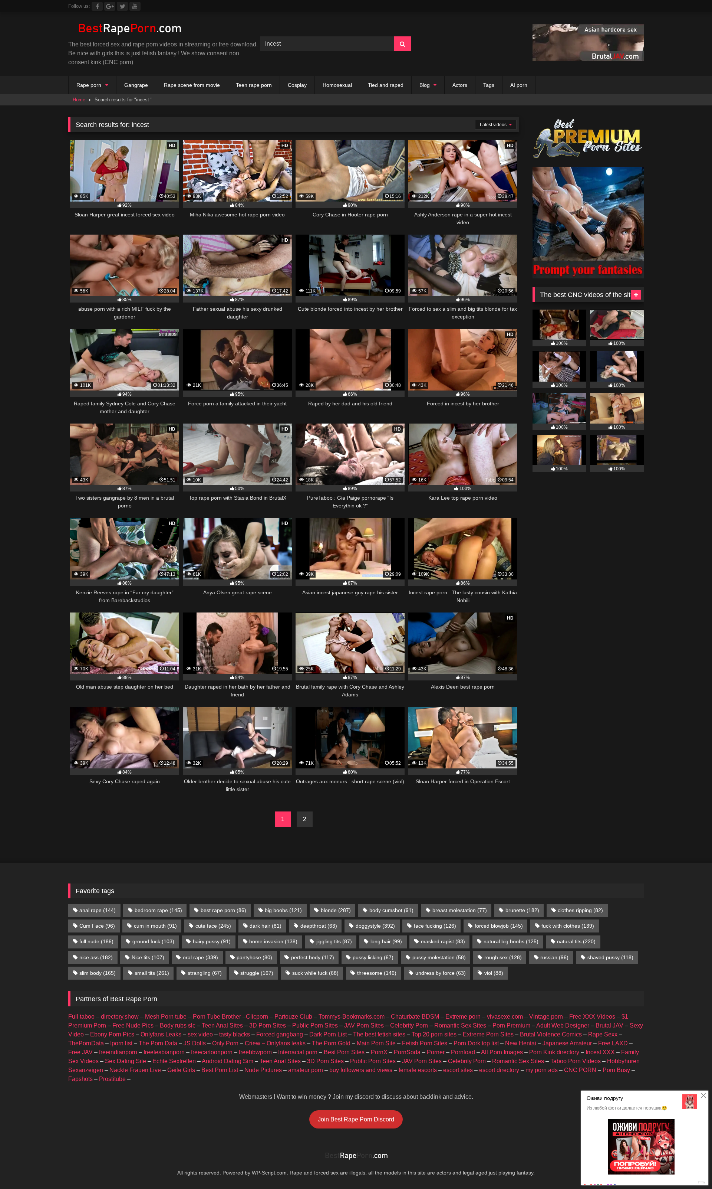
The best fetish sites (379, 1034)
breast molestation (459, 910)
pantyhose (254, 957)
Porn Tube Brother (217, 1016)
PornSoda (407, 1052)
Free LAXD (613, 1043)
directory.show (120, 1016)
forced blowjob (499, 926)
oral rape (200, 957)
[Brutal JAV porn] (588, 59)
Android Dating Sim (227, 1061)
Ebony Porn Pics (112, 1034)
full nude (96, 941)
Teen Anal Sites (222, 1025)
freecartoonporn (212, 1052)
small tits (152, 973)
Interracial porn (297, 1052)
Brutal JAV (609, 1025)
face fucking (435, 926)
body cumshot (391, 910)
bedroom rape (158, 910)
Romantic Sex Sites (460, 1025)
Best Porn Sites (344, 1052)
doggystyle (375, 926)
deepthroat (318, 926)
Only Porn (225, 1043)
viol (493, 973)
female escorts (418, 1070)
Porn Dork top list (476, 1043)
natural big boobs (511, 941)
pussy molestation (439, 957)
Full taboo (81, 1016)
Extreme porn (463, 1016)
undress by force (440, 973)
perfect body (312, 957)
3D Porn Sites (267, 1025)
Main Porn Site (376, 1043)
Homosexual (337, 85)
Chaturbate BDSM (415, 1016)
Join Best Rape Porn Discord (356, 1119)
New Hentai (520, 1043)
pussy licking (373, 957)
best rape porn (223, 910)
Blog (424, 85)
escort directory (499, 1070)
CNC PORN (580, 1070)
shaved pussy (610, 957)
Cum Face (97, 926)
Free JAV (80, 1052)
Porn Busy (616, 1070)
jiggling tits (334, 941)
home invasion (273, 941)
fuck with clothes (567, 926)
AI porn (518, 85)
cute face (213, 926)
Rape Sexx (602, 1034)
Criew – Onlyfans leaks (275, 1043)
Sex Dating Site (125, 1061)
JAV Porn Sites (364, 1025)
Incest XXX (600, 1052)
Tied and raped (385, 85)
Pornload (463, 1052)
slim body (97, 973)
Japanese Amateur (567, 1043)
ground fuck (153, 941)
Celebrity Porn (409, 1025)
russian (554, 957)
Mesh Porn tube (166, 1016)
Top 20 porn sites (434, 1034)
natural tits (576, 941)
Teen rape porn (254, 85)
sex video (200, 1034)
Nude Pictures (263, 1070)
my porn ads (541, 1070)
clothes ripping (580, 910)
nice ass (96, 957)
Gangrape (136, 85)
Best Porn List (219, 1070)
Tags (488, 85)
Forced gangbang (279, 1034)
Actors (459, 85)
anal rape (97, 910)
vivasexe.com (505, 1016)
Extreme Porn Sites (488, 1034)
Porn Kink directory (554, 1052)
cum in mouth (155, 926)
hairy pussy (212, 941)
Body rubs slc (177, 1025)
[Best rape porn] (129, 29)
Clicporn (257, 1016)
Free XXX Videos (592, 1016)
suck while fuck (315, 973)
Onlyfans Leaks (161, 1034)
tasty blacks (234, 1034)
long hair (386, 941)
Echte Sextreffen (174, 1061)
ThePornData (86, 1043)
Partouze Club (293, 1016)
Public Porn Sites (315, 1025)
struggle (256, 973)
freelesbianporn (164, 1052)
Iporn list (121, 1043)
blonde (336, 910)
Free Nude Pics (133, 1025)
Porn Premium (511, 1025)
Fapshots (80, 1079)
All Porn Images (502, 1052)
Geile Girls (181, 1070)
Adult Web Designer (562, 1025)
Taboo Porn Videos (575, 1061)
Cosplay (297, 85)
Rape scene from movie (192, 85)
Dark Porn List (328, 1034)
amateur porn (305, 1070)
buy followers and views (360, 1070)
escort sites (458, 1070)
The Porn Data (158, 1043)
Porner (436, 1052)
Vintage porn (546, 1016)
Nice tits (148, 957)
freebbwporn (255, 1052)
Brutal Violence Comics (551, 1034)
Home (79, 99)
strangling (205, 973)
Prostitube (112, 1079)
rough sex (503, 957)
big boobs (283, 910)
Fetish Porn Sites (424, 1043)
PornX (379, 1052)
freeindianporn (118, 1052)
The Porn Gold (331, 1043)
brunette (522, 910)
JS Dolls (195, 1043)
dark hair (265, 926)
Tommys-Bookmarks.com (352, 1016)
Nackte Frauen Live (135, 1070)
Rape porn (88, 85)
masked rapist (443, 941)
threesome (376, 973)
